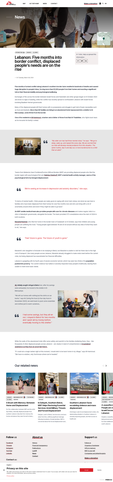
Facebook (9, 443)
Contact (54, 3)
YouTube (9, 451)
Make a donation (90, 4)
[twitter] (82, 61)
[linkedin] (86, 61)
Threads (9, 445)
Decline (99, 470)
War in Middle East (18, 397)
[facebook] (78, 61)
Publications (36, 448)
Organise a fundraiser (92, 445)
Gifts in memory (90, 448)
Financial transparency (39, 445)
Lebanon (28, 52)
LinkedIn (9, 453)
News (45, 3)
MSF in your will (90, 451)
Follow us (88, 443)
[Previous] (103, 366)
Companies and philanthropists (95, 453)
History (34, 443)
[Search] (103, 3)
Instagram (9, 448)
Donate (11, 392)
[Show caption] (38, 152)
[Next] (106, 366)
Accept (86, 470)
